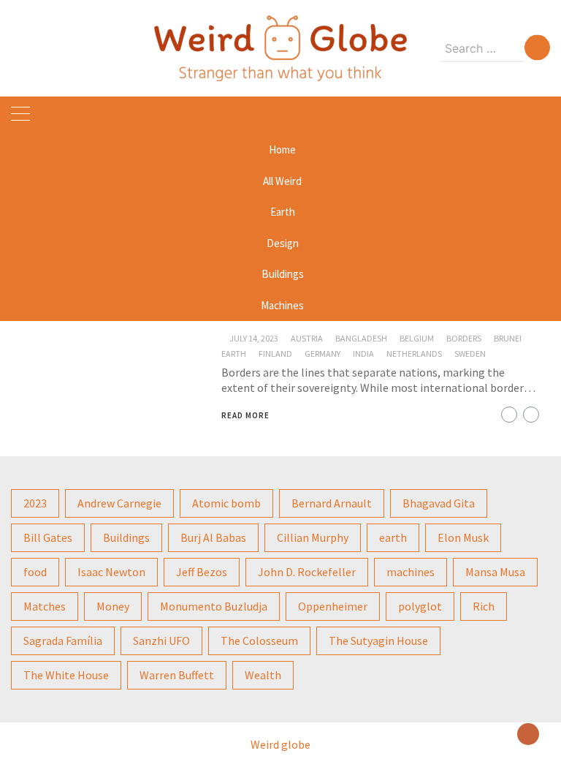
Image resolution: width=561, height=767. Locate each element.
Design (283, 243)
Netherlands (414, 353)
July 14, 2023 (253, 338)
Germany (322, 353)
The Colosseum (259, 640)
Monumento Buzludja (213, 606)
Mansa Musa (495, 571)
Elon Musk (463, 537)
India (363, 353)
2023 (35, 503)
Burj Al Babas (213, 537)
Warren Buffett (177, 675)
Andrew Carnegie (119, 503)
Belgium (417, 338)
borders (463, 338)
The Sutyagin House (378, 640)
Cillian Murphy (312, 537)
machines (410, 571)
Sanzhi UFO (161, 640)
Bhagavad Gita (438, 503)
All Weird (282, 181)
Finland (275, 353)
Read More (245, 415)
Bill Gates (47, 537)
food (35, 571)
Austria (307, 338)
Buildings (283, 274)
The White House (66, 675)
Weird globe (280, 744)
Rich (484, 606)
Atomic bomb (226, 503)
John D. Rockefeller (307, 571)
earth (233, 353)
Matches (44, 606)
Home (282, 149)
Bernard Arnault (331, 503)
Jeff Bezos (201, 571)
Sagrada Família (62, 640)
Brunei (508, 338)
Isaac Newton (111, 571)
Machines (282, 305)
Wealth (263, 675)
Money (112, 606)
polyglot (420, 606)
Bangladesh (361, 338)
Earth (282, 212)
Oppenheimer (332, 606)
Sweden (470, 353)
